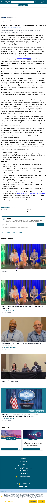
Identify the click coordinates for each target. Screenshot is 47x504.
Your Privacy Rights (23, 470)
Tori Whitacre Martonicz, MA (9, 273)
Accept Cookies (33, 501)
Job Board (23, 464)
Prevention (9, 232)
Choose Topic (22, 5)
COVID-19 (3, 232)
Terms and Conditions (23, 465)
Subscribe (40, 224)
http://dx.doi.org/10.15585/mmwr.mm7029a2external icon (30, 193)
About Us (23, 460)
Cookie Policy (18, 499)
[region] (23, 498)
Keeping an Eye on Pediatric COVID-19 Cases (28, 211)
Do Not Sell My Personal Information (23, 468)
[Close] (45, 494)
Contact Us (23, 463)
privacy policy (25, 227)
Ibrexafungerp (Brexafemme (24, 58)
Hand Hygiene (19, 232)
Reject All (41, 501)
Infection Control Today (6, 18)
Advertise (23, 458)
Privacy (23, 467)
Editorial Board (23, 461)
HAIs (14, 232)
